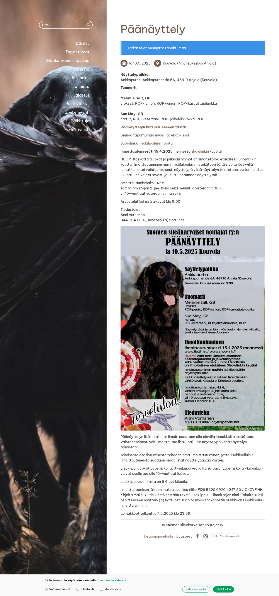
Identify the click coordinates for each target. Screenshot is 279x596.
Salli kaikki (224, 589)
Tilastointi (87, 589)
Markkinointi (112, 589)
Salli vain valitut (196, 589)
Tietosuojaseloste (158, 536)
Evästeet (184, 536)
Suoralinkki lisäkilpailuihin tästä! (147, 143)
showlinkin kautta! (206, 151)
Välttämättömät (59, 589)
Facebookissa (176, 135)
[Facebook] (197, 536)
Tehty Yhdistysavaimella (227, 536)
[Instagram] (205, 536)
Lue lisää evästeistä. (112, 580)
